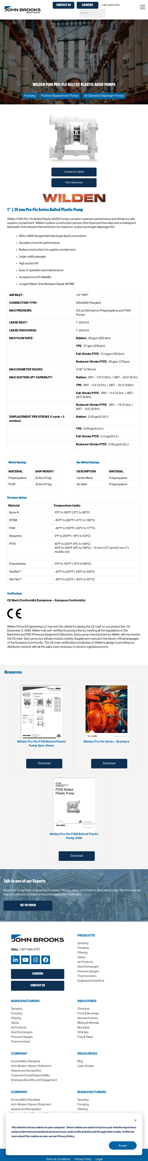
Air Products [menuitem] (85, 962)
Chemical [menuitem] (83, 1009)
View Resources (74, 182)
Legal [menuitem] (99, 1159)
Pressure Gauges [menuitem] (88, 971)
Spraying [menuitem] (82, 943)
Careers (87, 5)
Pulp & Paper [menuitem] (85, 1037)
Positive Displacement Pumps (60, 95)
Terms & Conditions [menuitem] (58, 1159)
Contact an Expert (74, 172)
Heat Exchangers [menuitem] (88, 966)
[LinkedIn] (15, 959)
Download (44, 763)
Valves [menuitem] (81, 957)
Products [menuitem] (86, 935)
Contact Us (63, 5)
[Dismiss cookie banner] (135, 1121)
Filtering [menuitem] (82, 952)
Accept (123, 1145)
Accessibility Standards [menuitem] (25, 1061)
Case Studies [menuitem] (85, 1066)
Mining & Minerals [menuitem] (88, 1023)
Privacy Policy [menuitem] (83, 1159)
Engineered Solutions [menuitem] (90, 981)
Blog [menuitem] (80, 1061)
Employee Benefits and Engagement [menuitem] (34, 1080)
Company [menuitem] (19, 1054)
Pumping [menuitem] (83, 948)
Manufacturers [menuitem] (25, 1001)
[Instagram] (35, 959)
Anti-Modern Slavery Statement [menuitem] (31, 1066)
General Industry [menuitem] (87, 1018)
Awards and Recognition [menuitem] (26, 1070)
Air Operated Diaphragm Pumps (104, 95)
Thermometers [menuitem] (87, 976)
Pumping (30, 95)
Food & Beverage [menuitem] (88, 1013)
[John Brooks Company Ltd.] (23, 9)
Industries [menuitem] (87, 1001)
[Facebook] (45, 959)
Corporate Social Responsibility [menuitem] (30, 1075)
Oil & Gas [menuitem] (82, 1032)
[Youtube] (25, 959)
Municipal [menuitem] (83, 1027)
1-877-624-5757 (111, 5)
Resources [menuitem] (87, 1054)
